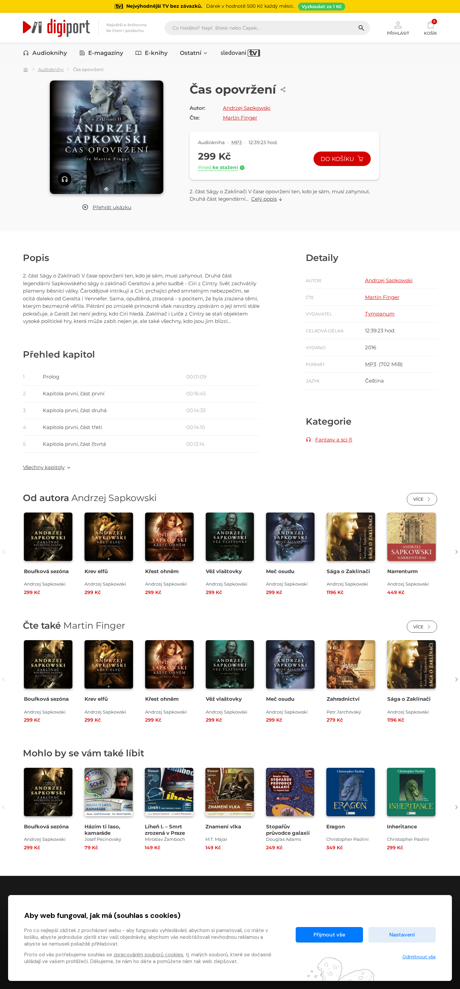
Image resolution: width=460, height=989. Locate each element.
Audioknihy (49, 53)
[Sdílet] (283, 90)
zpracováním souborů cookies (148, 954)
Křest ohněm (162, 571)
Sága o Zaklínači (348, 571)
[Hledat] (364, 28)
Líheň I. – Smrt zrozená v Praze (165, 829)
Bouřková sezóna (46, 571)
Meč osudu (280, 571)
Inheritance (402, 826)
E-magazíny (105, 53)
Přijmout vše (329, 934)
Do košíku (338, 159)
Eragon (335, 826)
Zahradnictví (343, 699)
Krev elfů (96, 571)
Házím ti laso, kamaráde (102, 829)
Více (419, 499)
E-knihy (156, 53)
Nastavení (402, 934)
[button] (106, 207)
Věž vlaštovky (224, 571)
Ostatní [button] (190, 53)
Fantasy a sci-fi (333, 439)
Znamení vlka (223, 826)
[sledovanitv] (240, 53)
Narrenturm (402, 571)
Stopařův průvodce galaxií (288, 829)
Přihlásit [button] (398, 33)
